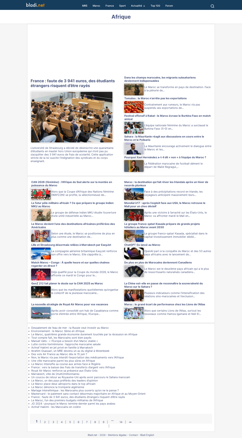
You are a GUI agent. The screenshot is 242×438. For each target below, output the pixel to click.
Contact (133, 435)
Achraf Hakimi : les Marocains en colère (56, 406)
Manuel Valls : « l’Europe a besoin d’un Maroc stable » (64, 341)
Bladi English (147, 435)
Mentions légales (117, 435)
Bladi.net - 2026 (97, 435)
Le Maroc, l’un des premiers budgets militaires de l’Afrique (67, 400)
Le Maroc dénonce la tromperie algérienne (57, 387)
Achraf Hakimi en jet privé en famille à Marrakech (62, 347)
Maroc (96, 5)
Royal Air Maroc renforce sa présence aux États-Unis (64, 370)
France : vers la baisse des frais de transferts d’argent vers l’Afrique (73, 367)
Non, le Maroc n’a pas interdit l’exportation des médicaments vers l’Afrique (77, 357)
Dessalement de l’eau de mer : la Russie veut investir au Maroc (70, 327)
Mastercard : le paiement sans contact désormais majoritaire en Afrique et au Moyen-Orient (88, 393)
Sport (122, 5)
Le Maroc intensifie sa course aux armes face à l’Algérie (65, 364)
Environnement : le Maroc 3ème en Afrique (57, 331)
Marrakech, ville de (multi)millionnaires (55, 374)
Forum (169, 5)
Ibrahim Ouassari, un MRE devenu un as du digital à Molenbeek (70, 350)
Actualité (136, 5)
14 (121, 422)
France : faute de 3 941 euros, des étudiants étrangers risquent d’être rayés (73, 83)
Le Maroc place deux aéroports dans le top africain (63, 383)
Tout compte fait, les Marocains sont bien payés (61, 337)
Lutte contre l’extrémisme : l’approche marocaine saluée (66, 344)
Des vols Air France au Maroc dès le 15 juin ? (59, 354)
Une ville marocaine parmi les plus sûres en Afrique (63, 360)
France (110, 5)
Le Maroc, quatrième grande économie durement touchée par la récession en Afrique (84, 334)
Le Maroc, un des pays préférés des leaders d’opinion (64, 380)
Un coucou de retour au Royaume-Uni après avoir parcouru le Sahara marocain (80, 377)
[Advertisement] (121, 51)
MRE (84, 5)
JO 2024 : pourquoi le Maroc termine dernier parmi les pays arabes (73, 403)
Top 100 (155, 5)
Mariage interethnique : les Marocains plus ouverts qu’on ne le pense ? (75, 390)
